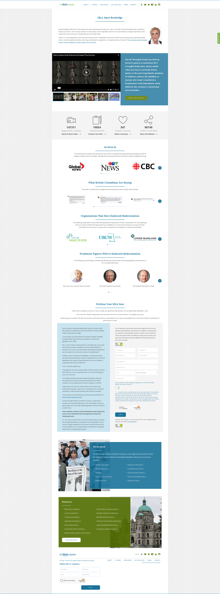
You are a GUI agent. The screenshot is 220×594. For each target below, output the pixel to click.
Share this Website (147, 134)
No (118, 388)
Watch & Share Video (70, 134)
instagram (159, 5)
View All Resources (71, 540)
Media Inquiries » (101, 480)
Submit (120, 415)
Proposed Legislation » (72, 517)
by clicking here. (132, 421)
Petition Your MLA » (102, 465)
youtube (145, 5)
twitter (149, 5)
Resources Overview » (72, 509)
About (86, 5)
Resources (104, 5)
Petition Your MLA (95, 134)
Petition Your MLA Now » (136, 98)
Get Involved (116, 5)
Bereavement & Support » (106, 517)
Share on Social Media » (103, 476)
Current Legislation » (71, 513)
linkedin (156, 5)
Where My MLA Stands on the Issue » (77, 533)
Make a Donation (121, 134)
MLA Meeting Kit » (101, 468)
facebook (152, 5)
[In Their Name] (67, 4)
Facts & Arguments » (71, 525)
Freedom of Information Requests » (109, 521)
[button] (160, 168)
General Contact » (133, 480)
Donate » (98, 472)
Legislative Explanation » (72, 521)
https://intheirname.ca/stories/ (72, 397)
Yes (119, 387)
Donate (133, 5)
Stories (94, 5)
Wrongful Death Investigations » (108, 513)
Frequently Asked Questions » (107, 529)
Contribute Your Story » (135, 468)
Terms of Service (146, 562)
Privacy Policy (156, 562)
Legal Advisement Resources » (107, 525)
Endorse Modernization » (136, 472)
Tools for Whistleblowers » (136, 476)
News (126, 5)
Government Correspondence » (108, 509)
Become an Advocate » (135, 465)
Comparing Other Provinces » (74, 529)
